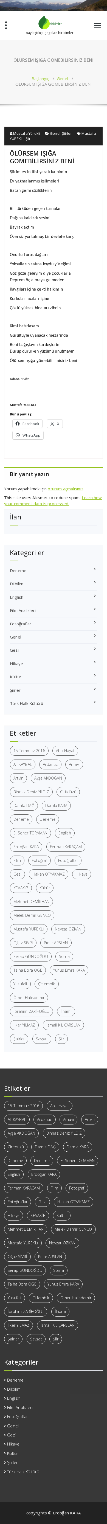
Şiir (28, 138)
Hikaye (16, 663)
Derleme (47, 819)
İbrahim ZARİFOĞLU (31, 1011)
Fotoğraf (39, 860)
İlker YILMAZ (24, 1025)
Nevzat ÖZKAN (68, 929)
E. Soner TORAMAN (30, 833)
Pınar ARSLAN (56, 942)
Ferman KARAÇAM (66, 846)
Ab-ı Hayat (65, 750)
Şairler (19, 1038)
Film (17, 860)
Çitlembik (46, 983)
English (16, 597)
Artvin (18, 778)
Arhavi (74, 764)
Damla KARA (56, 805)
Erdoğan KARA (26, 846)
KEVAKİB (20, 887)
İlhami (66, 1011)
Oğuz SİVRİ (23, 942)
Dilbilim (17, 583)
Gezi (14, 650)
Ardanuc (50, 764)
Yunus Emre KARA (69, 970)
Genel (62, 78)
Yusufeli (20, 983)
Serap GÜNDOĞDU (30, 956)
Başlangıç (40, 78)
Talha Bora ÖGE (27, 970)
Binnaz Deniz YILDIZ (31, 791)
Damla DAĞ (23, 805)
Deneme (18, 570)
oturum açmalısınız (65, 488)
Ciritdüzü (68, 791)
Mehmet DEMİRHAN (31, 901)
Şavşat (42, 1038)
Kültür (15, 676)
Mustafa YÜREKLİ (28, 929)
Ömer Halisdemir (28, 997)
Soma (64, 956)
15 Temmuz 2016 (29, 750)
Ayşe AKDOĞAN (48, 778)
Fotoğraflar (20, 623)
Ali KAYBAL (22, 764)
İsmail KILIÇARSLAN (63, 1025)
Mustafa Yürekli (26, 133)
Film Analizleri (23, 610)
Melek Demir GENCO (32, 915)
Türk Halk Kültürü (26, 703)
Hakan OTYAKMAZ (48, 874)
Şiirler (67, 133)
